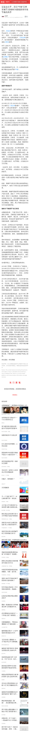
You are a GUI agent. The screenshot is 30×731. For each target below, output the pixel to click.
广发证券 (12, 106)
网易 (2, 2)
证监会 (8, 31)
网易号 (8, 2)
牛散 (16, 69)
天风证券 (22, 37)
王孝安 (7, 42)
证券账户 (6, 57)
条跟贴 (14, 395)
